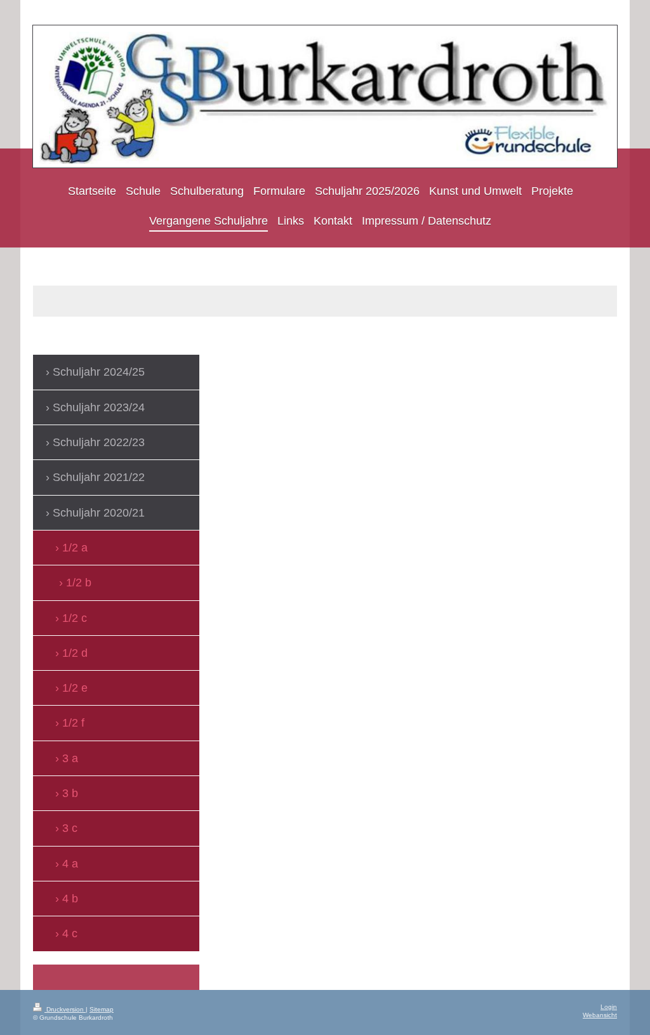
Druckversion (65, 1009)
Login (608, 1006)
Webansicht (600, 1015)
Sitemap (102, 1009)
